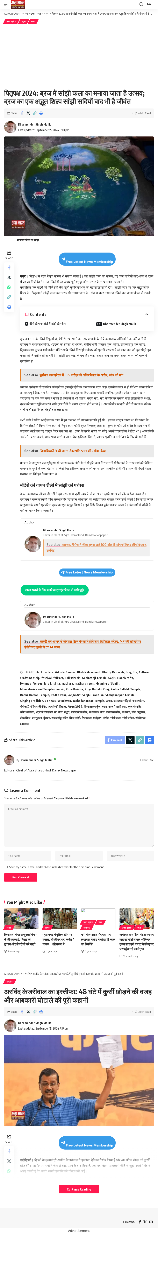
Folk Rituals (72, 678)
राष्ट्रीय (10, 981)
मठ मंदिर (58, 712)
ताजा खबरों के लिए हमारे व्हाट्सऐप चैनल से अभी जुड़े (54, 590)
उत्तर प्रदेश (11, 21)
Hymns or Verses (31, 683)
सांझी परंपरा (128, 718)
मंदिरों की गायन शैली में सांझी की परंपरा (47, 323)
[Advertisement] (79, 56)
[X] (145, 1222)
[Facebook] (140, 1222)
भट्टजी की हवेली (44, 712)
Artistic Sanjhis (65, 672)
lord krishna (52, 683)
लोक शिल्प (25, 718)
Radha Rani (58, 695)
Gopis (112, 678)
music (60, 689)
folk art (58, 678)
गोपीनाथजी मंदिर (38, 706)
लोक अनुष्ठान (138, 712)
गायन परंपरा (138, 700)
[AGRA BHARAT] (18, 4)
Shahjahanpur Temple (120, 695)
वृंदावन (46, 718)
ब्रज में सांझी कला (117, 706)
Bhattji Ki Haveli (113, 672)
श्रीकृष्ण (97, 718)
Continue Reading (79, 1189)
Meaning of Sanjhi (107, 683)
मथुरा (24, 21)
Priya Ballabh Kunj (97, 689)
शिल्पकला (87, 718)
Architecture (44, 672)
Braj (128, 672)
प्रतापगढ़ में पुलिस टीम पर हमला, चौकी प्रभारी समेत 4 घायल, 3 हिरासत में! (58, 939)
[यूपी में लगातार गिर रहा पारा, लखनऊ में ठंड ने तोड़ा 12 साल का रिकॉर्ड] (98, 918)
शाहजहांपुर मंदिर (60, 718)
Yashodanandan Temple (88, 700)
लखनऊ (87, 927)
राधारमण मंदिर (113, 712)
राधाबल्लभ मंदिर (97, 712)
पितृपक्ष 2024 (75, 706)
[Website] (152, 760)
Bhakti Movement (89, 672)
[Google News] (151, 1222)
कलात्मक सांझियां (122, 700)
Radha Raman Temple (34, 695)
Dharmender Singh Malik (34, 124)
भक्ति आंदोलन (27, 712)
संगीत (106, 718)
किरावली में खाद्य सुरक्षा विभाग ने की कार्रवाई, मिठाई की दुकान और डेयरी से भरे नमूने (20, 939)
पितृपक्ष (62, 706)
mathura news (84, 683)
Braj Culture (141, 672)
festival (46, 678)
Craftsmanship (30, 678)
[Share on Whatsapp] (9, 287)
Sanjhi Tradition (93, 695)
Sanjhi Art (74, 695)
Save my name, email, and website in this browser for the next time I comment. (56, 867)
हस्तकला (24, 723)
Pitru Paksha (74, 689)
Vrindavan (64, 700)
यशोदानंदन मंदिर (79, 712)
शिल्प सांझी (74, 718)
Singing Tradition (31, 700)
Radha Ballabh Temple (125, 689)
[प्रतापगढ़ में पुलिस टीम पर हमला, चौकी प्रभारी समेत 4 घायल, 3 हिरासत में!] (60, 918)
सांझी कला (115, 718)
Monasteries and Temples (37, 689)
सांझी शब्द (140, 718)
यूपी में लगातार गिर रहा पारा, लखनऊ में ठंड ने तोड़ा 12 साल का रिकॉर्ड (98, 939)
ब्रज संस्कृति (134, 706)
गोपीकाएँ (24, 706)
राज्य (33, 21)
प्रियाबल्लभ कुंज (92, 706)
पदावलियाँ (52, 706)
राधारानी (126, 712)
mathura (67, 683)
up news (50, 700)
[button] (7, 4)
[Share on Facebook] (22, 113)
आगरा (9, 927)
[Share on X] (28, 113)
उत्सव (109, 700)
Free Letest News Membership (89, 262)
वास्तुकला (37, 718)
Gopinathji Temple (94, 678)
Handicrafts (125, 678)
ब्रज (104, 706)
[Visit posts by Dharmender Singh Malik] (9, 760)
